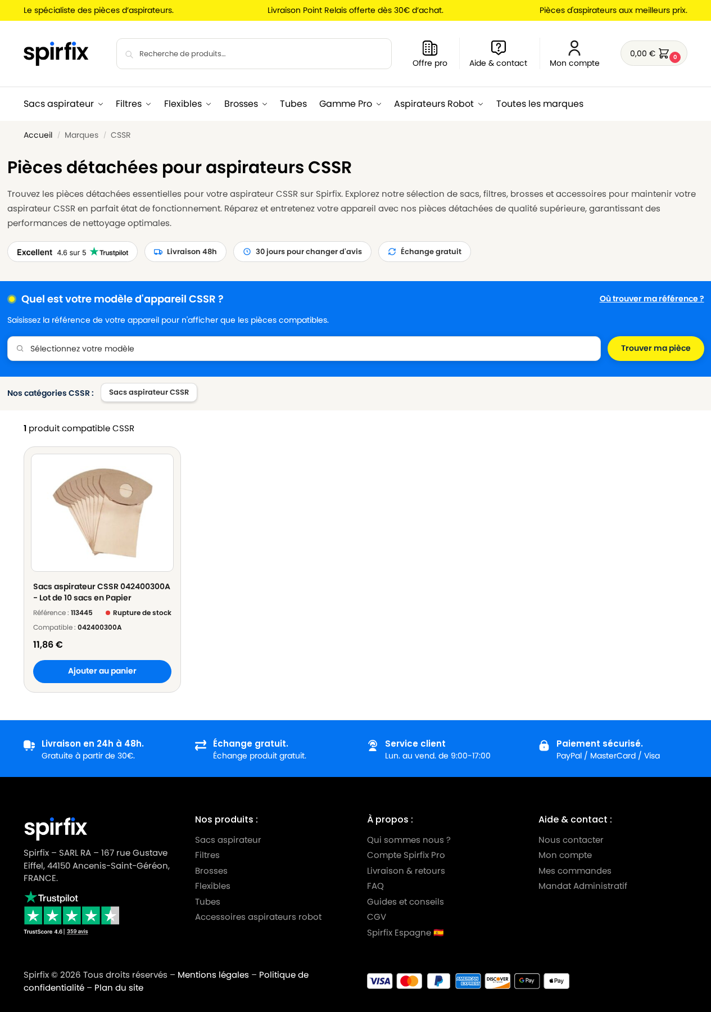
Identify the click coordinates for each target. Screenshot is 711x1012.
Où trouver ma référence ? (652, 298)
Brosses (211, 871)
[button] (654, 53)
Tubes (207, 901)
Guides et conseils (405, 901)
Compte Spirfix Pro (406, 855)
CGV (376, 917)
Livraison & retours (406, 871)
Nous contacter (571, 840)
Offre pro (430, 63)
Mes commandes (576, 871)
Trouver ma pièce (656, 348)
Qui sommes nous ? (409, 840)
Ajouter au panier (102, 671)
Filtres (207, 855)
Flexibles (212, 886)
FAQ (375, 886)
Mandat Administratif (582, 886)
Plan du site (118, 987)
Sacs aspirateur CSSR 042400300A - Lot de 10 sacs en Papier (101, 592)
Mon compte (575, 63)
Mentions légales (213, 975)
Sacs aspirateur (228, 840)
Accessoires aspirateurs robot (258, 917)
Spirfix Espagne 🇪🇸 (405, 932)
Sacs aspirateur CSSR (149, 392)
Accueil (38, 135)
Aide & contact (498, 63)
